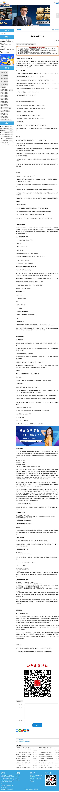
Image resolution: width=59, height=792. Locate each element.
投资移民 (4, 75)
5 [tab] (30, 25)
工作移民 (4, 99)
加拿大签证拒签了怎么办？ (44, 765)
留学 (11, 90)
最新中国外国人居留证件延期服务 (23, 767)
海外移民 (4, 93)
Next (57, 15)
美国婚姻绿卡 (21, 739)
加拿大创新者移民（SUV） (6, 119)
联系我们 (17, 780)
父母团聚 (3, 87)
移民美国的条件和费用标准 (24, 741)
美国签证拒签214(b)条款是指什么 (23, 760)
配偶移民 (4, 90)
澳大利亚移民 (6, 108)
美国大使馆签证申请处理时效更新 (23, 762)
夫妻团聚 (4, 78)
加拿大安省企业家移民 (21, 758)
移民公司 (4, 117)
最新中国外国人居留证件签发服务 (45, 767)
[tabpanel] (29, 15)
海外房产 (4, 105)
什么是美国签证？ (20, 765)
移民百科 (57, 29)
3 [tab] (26, 25)
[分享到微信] (19, 730)
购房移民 (4, 102)
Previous (1, 15)
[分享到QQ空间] (25, 730)
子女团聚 (4, 81)
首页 (53, 29)
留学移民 (4, 96)
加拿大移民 (5, 111)
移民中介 (4, 114)
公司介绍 (17, 775)
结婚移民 (4, 84)
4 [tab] (28, 25)
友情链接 (36, 789)
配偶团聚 (4, 72)
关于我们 (26, 789)
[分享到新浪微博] (22, 730)
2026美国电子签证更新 (43, 760)
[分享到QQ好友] (28, 730)
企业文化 (17, 778)
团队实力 (17, 776)
